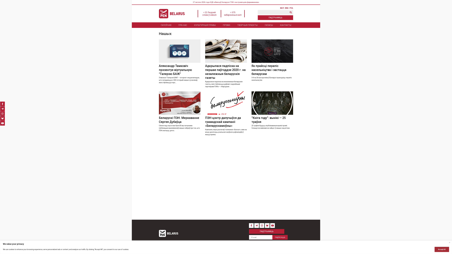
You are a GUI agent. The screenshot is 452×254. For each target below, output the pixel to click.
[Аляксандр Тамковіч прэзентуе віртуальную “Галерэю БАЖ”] (179, 51)
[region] (226, 247)
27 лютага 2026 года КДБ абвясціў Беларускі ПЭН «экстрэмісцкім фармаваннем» (226, 2)
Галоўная (166, 25)
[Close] (449, 242)
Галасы (269, 25)
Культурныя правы (205, 25)
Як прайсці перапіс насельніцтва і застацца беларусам (269, 70)
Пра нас (182, 25)
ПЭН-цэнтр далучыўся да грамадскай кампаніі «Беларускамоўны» (223, 122)
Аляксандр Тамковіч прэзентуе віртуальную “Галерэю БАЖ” (175, 70)
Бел (282, 8)
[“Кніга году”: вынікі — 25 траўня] (272, 103)
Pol (291, 8)
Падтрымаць (275, 17)
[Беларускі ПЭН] (172, 13)
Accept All (442, 249)
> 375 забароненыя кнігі (233, 13)
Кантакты (285, 25)
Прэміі (226, 25)
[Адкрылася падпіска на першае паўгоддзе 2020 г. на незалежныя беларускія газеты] (226, 51)
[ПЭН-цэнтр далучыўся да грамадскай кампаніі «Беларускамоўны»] (226, 103)
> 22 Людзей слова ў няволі (209, 13)
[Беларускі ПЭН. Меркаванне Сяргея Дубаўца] (179, 103)
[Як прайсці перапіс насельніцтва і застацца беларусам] (272, 51)
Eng (286, 8)
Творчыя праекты (247, 25)
